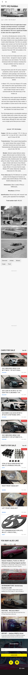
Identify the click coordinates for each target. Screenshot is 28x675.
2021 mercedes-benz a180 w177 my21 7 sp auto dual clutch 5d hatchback (11, 370)
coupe (3, 264)
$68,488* (4, 439)
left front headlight (10, 508)
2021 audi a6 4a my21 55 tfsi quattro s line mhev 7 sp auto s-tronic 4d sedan (11, 392)
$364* (3, 534)
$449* (3, 467)
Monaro (18, 260)
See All (24, 350)
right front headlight (10, 486)
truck (9, 264)
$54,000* (4, 417)
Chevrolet (4, 260)
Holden (12, 260)
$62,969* (4, 394)
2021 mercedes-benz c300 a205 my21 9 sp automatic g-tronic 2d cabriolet (12, 437)
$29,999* (4, 372)
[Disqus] (14, 303)
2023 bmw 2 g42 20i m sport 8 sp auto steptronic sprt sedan (12, 414)
